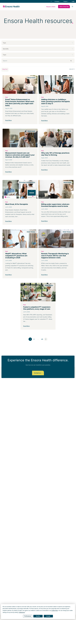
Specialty (6, 49)
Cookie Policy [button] (54, 610)
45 (42, 339)
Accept (48, 616)
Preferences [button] (22, 612)
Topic (4, 54)
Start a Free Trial (64, 6)
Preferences (27, 616)
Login (73, 1)
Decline (38, 616)
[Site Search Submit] (51, 1)
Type (4, 43)
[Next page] (45, 339)
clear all (71, 69)
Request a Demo (50, 6)
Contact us (37, 373)
